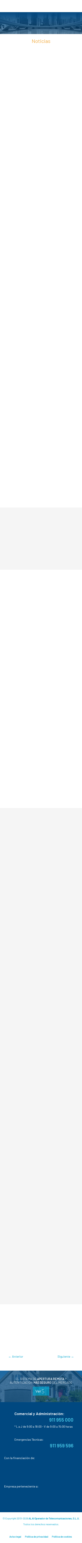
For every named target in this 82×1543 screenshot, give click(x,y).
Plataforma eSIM (20, 320)
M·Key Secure (55, 1332)
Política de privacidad (36, 1536)
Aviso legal (15, 1536)
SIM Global (60, 1344)
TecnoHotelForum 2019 (41, 850)
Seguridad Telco (47, 219)
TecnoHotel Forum (27, 1319)
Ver (38, 1391)
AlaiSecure (27, 1332)
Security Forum (55, 1313)
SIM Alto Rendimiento (35, 1344)
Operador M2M (44, 225)
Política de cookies (62, 1536)
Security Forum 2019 (39, 603)
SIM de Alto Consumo (28, 214)
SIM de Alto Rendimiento (49, 208)
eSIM (40, 1332)
